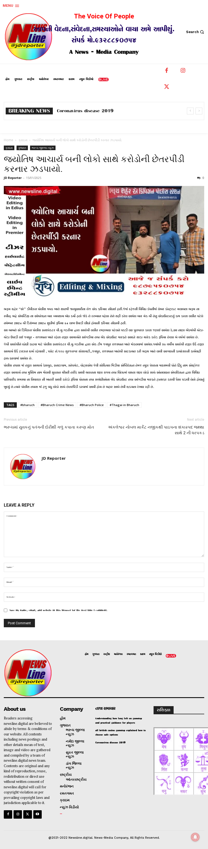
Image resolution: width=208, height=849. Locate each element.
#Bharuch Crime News (57, 405)
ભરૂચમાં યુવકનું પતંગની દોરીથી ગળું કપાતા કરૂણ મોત (49, 427)
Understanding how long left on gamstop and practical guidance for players (118, 720)
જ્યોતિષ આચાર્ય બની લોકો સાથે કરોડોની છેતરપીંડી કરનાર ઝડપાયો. (94, 164)
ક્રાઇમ (22, 140)
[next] (199, 111)
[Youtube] (37, 814)
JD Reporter (13, 178)
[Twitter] (166, 88)
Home (8, 140)
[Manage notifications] (195, 837)
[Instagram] (183, 72)
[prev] (190, 111)
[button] (195, 32)
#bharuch (27, 405)
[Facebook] (166, 72)
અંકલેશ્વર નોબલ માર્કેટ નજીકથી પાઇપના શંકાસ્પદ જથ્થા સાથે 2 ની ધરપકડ (156, 430)
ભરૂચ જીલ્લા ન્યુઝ (43, 148)
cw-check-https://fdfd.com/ (86, 111)
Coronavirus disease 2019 (110, 743)
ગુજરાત (22, 148)
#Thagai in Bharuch (124, 405)
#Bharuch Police (92, 405)
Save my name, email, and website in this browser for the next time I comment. (58, 610)
